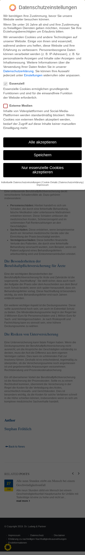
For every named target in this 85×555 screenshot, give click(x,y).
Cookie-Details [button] (50, 182)
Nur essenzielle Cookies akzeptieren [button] (43, 170)
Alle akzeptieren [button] (42, 142)
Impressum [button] (43, 185)
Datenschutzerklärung (18, 71)
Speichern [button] (42, 155)
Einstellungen (33, 75)
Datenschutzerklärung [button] (71, 182)
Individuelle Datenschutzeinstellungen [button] (21, 182)
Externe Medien (20, 105)
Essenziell (16, 83)
